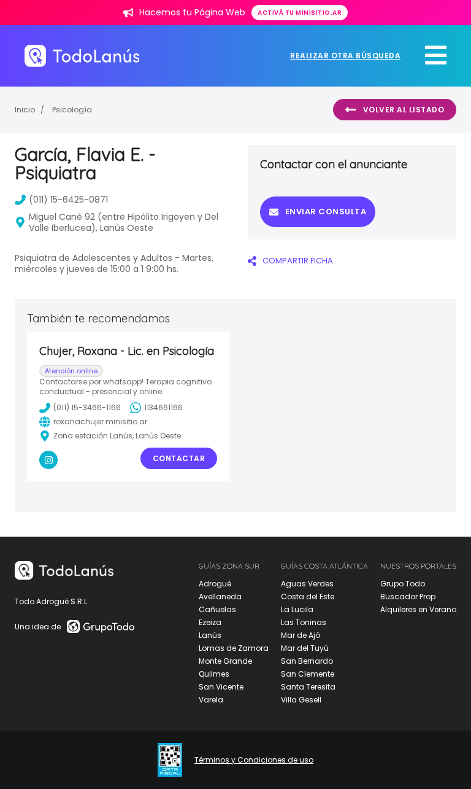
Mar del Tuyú (305, 648)
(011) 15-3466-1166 (87, 407)
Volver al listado (404, 109)
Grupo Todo (402, 583)
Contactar (179, 458)
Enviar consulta (326, 211)
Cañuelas (217, 609)
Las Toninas (303, 622)
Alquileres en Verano (418, 609)
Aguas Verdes (307, 583)
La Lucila (297, 609)
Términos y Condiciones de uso (253, 760)
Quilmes (214, 674)
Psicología (72, 109)
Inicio (25, 109)
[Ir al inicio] (82, 55)
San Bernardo (307, 661)
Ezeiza (210, 622)
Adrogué (215, 583)
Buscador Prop (407, 596)
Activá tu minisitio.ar (300, 12)
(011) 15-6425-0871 (68, 199)
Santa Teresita (308, 687)
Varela (211, 699)
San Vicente (221, 687)
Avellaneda (220, 596)
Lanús (210, 635)
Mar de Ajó (300, 635)
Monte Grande (225, 661)
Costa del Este (307, 596)
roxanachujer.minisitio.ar (100, 421)
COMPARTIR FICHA (297, 260)
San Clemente (307, 674)
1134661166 (163, 407)
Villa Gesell (301, 699)
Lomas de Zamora (234, 648)
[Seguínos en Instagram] (48, 460)
